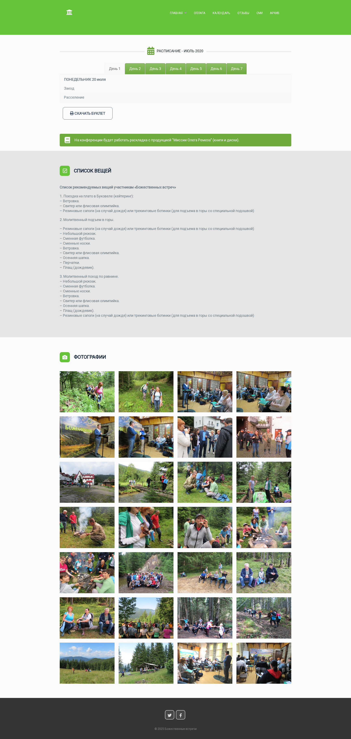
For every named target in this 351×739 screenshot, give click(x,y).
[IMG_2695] (87, 482)
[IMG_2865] (263, 663)
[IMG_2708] (146, 482)
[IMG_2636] (87, 437)
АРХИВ (274, 13)
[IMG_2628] (205, 391)
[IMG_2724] (87, 527)
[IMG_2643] (146, 437)
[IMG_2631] (263, 391)
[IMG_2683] (263, 437)
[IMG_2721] (263, 482)
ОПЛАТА (199, 13)
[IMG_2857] (87, 663)
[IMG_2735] (87, 572)
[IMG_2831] (205, 618)
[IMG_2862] (146, 663)
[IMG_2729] (205, 527)
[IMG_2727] (146, 527)
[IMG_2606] (87, 391)
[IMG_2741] (146, 572)
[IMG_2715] (205, 482)
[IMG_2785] (205, 572)
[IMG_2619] (146, 391)
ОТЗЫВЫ (243, 13)
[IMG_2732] (263, 527)
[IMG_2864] (205, 663)
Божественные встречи (109, 11)
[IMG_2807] (146, 618)
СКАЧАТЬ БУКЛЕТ (89, 113)
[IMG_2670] (205, 437)
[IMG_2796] (87, 618)
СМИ (260, 13)
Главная (176, 13)
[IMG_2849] (263, 618)
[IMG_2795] (263, 572)
